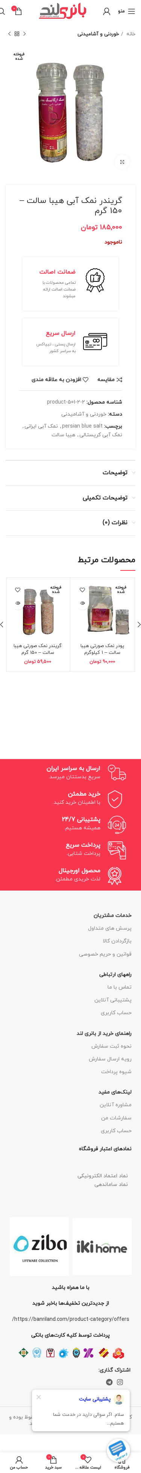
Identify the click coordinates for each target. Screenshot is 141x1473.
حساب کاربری (116, 1012)
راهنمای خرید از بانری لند (104, 1033)
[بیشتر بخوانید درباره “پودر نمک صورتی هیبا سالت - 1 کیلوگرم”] (82, 603)
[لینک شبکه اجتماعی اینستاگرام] (120, 1382)
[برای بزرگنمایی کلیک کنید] (122, 161)
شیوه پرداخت (116, 1071)
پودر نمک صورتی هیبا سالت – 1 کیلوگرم (102, 649)
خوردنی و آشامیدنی (98, 34)
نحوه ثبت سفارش (111, 1046)
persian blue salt (82, 426)
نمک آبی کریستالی (100, 435)
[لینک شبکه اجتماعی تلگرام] (109, 1382)
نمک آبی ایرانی (41, 426)
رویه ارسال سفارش (110, 1059)
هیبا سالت (63, 435)
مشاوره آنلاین (116, 1105)
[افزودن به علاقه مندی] (82, 590)
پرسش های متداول (110, 928)
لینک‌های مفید (115, 1092)
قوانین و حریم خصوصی (105, 954)
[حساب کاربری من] (106, 11)
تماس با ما (120, 987)
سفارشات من (116, 1118)
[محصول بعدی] (9, 34)
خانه (130, 34)
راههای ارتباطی (115, 974)
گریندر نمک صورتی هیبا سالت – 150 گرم (38, 649)
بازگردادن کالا (117, 941)
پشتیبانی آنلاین (113, 1000)
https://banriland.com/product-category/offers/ (70, 1319)
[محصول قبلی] (24, 34)
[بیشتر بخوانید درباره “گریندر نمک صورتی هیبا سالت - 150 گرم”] (17, 603)
